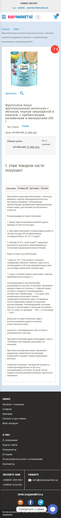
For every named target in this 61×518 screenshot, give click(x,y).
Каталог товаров (13, 404)
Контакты (9, 464)
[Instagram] (20, 504)
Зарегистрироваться (37, 8)
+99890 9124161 (12, 484)
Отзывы (7, 454)
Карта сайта (10, 445)
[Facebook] (31, 504)
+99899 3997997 (29, 4)
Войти (21, 8)
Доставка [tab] (34, 188)
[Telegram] (41, 504)
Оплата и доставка (14, 418)
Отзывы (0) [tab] (23, 188)
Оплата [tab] (44, 188)
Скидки (7, 409)
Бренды (7, 413)
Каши (25, 125)
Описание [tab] (11, 188)
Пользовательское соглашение (23, 459)
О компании (10, 440)
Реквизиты (9, 449)
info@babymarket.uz (45, 480)
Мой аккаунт (11, 423)
